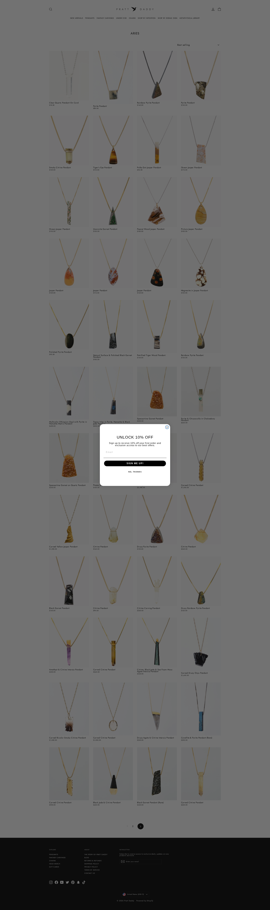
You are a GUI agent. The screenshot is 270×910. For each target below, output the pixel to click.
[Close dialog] (167, 427)
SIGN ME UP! (135, 463)
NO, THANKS (135, 472)
